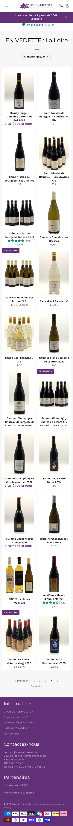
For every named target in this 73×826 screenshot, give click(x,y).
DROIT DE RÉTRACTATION (18, 711)
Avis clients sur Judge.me (19, 792)
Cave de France (19, 804)
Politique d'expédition (16, 728)
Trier (37, 49)
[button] (16, 240)
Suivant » (36, 686)
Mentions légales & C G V (19, 722)
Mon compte (11, 733)
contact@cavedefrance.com (21, 752)
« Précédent (22, 680)
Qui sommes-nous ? (16, 717)
